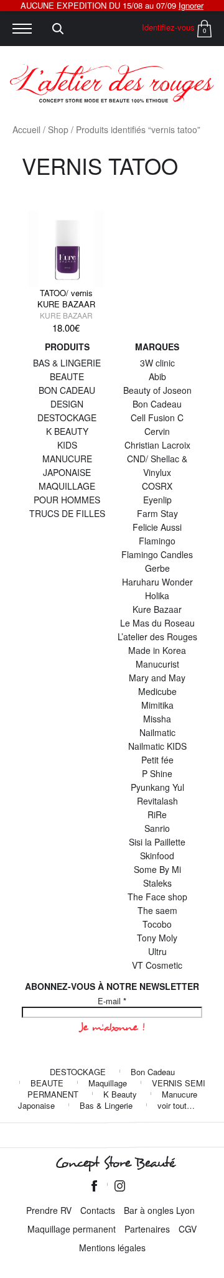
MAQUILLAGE (67, 486)
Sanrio (157, 828)
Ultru (157, 951)
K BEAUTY (67, 431)
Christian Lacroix (157, 445)
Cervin (157, 431)
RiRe (157, 814)
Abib (157, 376)
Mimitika (157, 705)
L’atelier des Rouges (157, 636)
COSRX (157, 486)
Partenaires (147, 1229)
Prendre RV (49, 1210)
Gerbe (157, 568)
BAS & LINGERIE (67, 363)
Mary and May (157, 677)
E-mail (112, 1001)
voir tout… (176, 1105)
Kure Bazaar (66, 315)
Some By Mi (157, 869)
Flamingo (157, 540)
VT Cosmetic (157, 965)
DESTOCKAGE (66, 417)
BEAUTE (67, 376)
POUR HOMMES (67, 499)
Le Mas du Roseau (157, 623)
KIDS (67, 445)
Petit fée (157, 759)
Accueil (26, 129)
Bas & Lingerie (106, 1105)
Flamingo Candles (157, 554)
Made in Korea (157, 650)
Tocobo (157, 924)
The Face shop (157, 896)
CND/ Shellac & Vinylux (157, 465)
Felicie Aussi (157, 527)
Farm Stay (157, 513)
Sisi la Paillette (157, 842)
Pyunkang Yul (157, 787)
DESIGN (66, 404)
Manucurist (157, 664)
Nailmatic (157, 732)
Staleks (157, 883)
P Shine (157, 773)
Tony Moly (157, 937)
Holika (157, 595)
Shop (58, 129)
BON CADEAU (67, 390)
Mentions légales (112, 1247)
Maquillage (107, 1083)
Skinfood (157, 855)
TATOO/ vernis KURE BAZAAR (66, 298)
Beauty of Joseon (157, 390)
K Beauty (120, 1094)
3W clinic (157, 363)
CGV (188, 1229)
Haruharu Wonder (157, 582)
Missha (157, 718)
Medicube (157, 691)
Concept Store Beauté (115, 1163)
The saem (157, 910)
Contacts (97, 1210)
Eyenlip (157, 499)
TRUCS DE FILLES (67, 513)
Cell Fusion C (157, 417)
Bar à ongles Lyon (159, 1210)
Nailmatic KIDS (157, 746)
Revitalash (157, 801)
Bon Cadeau (157, 404)
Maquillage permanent (71, 1229)
